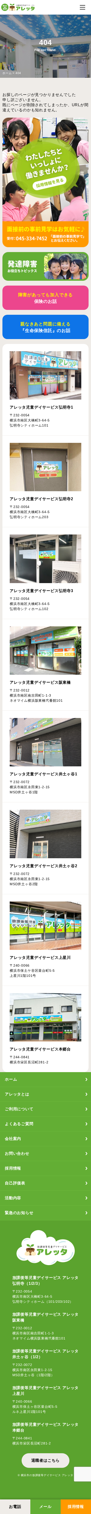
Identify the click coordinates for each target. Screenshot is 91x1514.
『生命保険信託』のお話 (45, 327)
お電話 (15, 1507)
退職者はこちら (45, 1460)
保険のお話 (45, 298)
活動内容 (13, 1198)
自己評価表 (15, 1183)
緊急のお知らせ (19, 1213)
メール (45, 1507)
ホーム (7, 73)
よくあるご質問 (19, 1124)
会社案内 (13, 1139)
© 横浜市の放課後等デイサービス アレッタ (45, 1475)
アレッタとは (17, 1094)
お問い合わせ (17, 1153)
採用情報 (76, 1507)
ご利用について (19, 1109)
